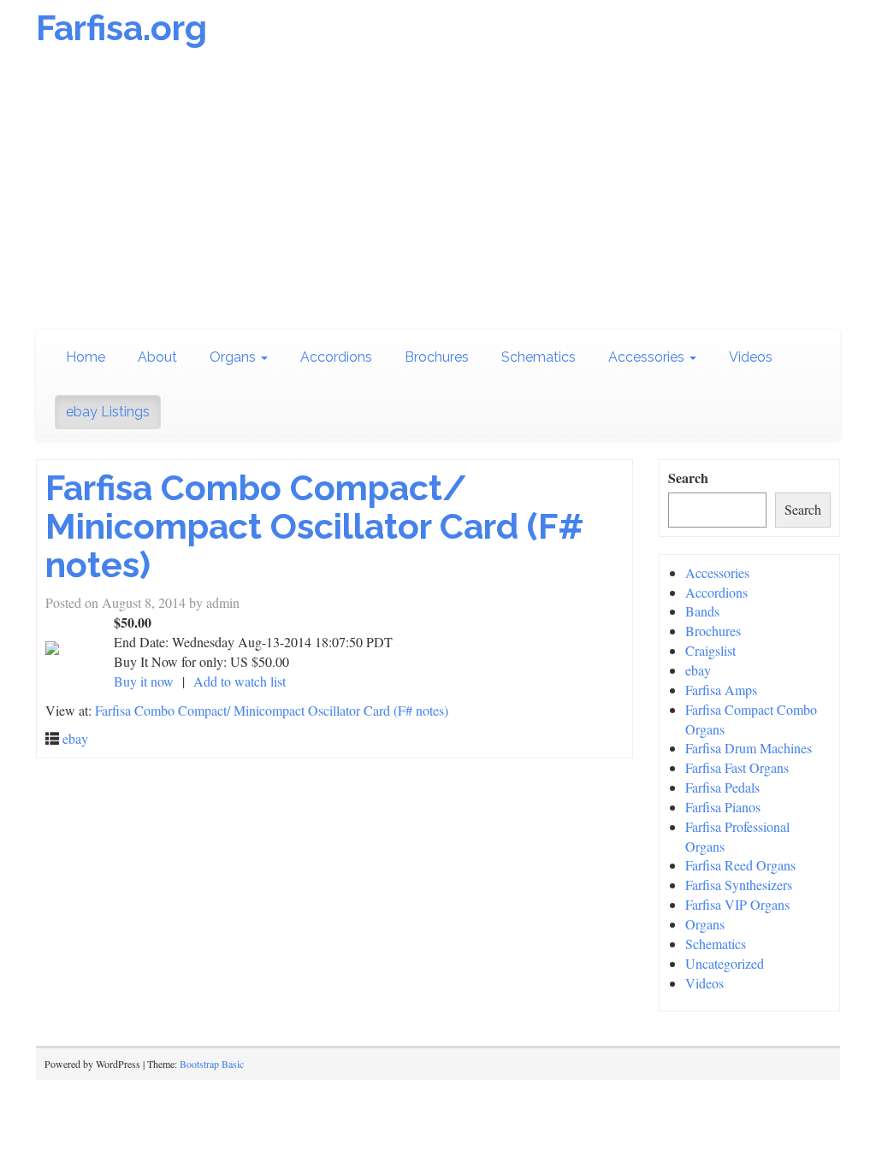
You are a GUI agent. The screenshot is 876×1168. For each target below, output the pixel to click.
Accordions (336, 357)
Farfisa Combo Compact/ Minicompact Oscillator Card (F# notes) (314, 526)
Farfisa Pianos (723, 807)
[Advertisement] (438, 192)
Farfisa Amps (721, 690)
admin (223, 602)
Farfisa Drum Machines (748, 748)
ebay (75, 738)
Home (85, 357)
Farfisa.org (121, 28)
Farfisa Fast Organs (737, 767)
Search (688, 478)
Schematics (538, 357)
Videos (750, 357)
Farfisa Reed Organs (740, 865)
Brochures (437, 357)
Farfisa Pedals (722, 787)
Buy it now (144, 681)
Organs (234, 357)
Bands (702, 611)
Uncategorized (724, 963)
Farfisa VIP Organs (737, 904)
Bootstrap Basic (212, 1064)
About (157, 357)
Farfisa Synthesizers (738, 885)
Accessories (648, 357)
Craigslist (710, 650)
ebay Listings (108, 412)
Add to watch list (239, 681)
